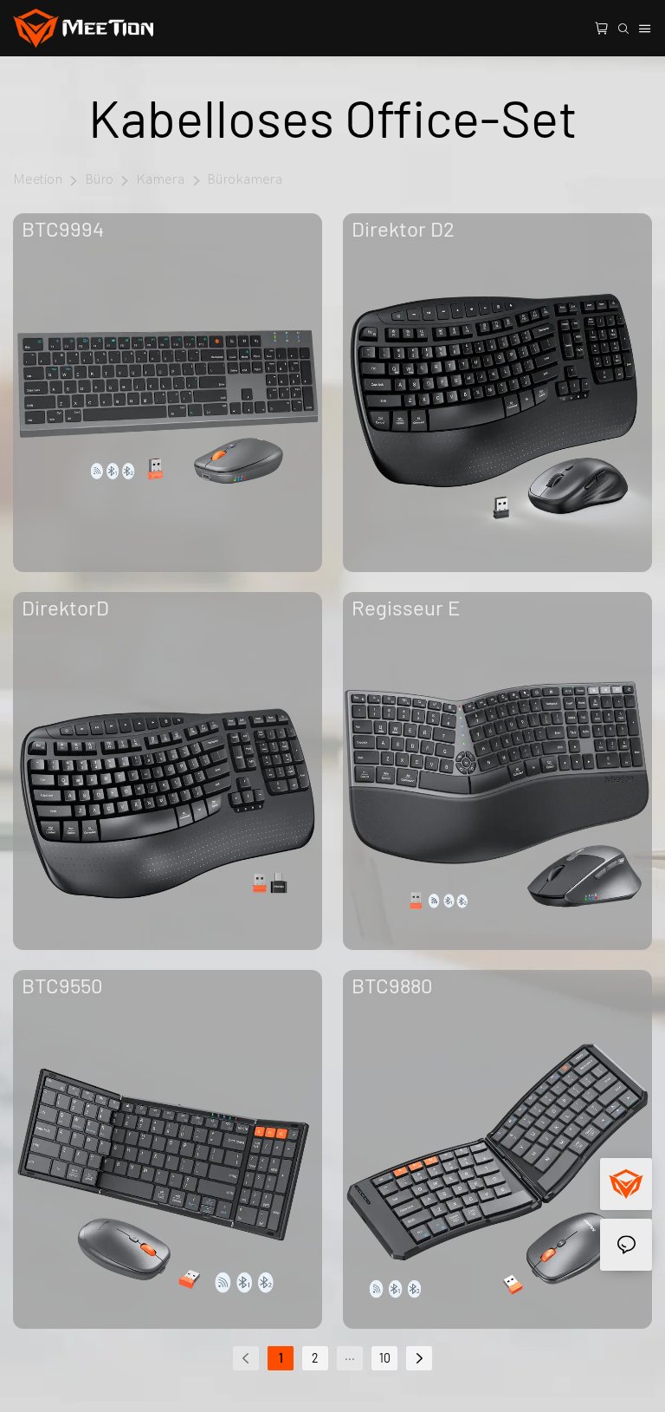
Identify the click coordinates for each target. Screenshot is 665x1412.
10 (385, 1357)
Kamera (160, 179)
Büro (99, 179)
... (350, 1355)
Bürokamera (245, 179)
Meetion (37, 179)
